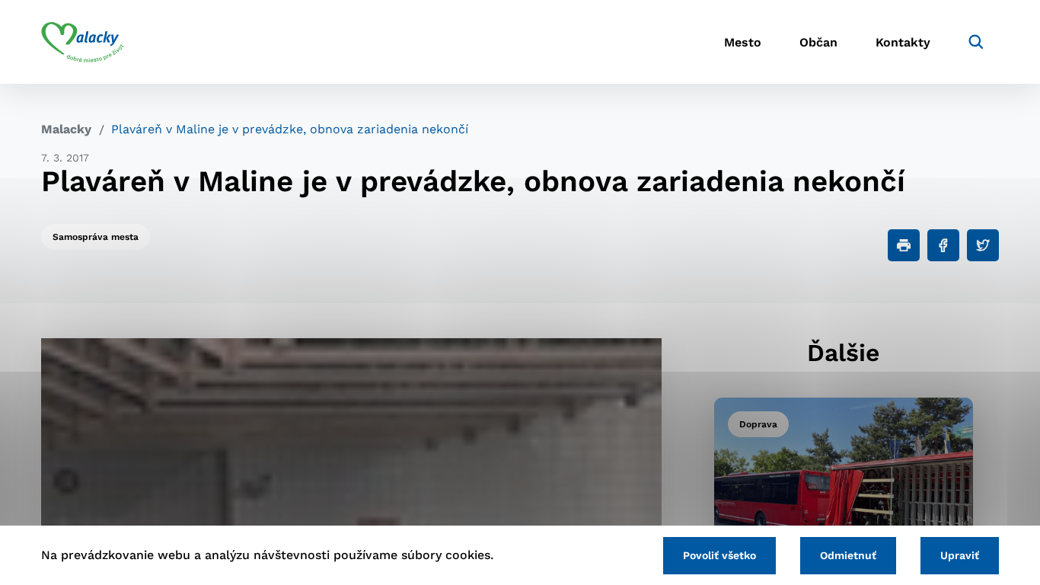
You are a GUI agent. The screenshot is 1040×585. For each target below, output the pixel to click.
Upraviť (959, 555)
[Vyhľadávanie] (976, 42)
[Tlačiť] (904, 245)
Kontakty (903, 42)
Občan (818, 42)
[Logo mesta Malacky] (82, 41)
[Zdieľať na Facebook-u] (943, 245)
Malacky (66, 129)
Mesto (742, 42)
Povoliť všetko (719, 555)
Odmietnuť (848, 555)
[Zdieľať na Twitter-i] (983, 245)
